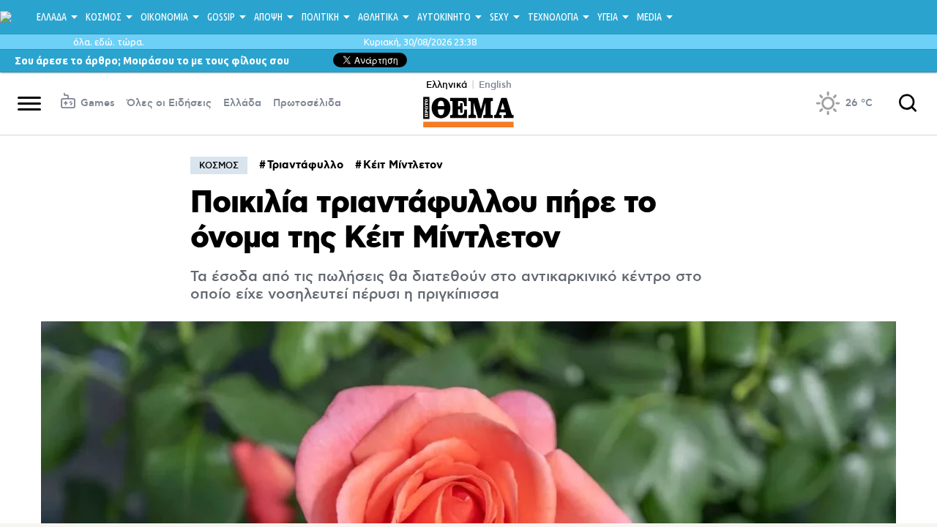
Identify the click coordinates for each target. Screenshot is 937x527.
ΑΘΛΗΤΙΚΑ (378, 17)
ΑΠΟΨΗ (268, 17)
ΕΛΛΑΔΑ (52, 17)
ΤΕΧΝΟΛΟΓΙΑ (553, 17)
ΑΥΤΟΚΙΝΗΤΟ (444, 17)
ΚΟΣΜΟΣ (104, 17)
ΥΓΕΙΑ (607, 17)
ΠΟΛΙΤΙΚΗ (320, 17)
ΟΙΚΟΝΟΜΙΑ (164, 17)
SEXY (499, 17)
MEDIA (649, 17)
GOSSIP (221, 17)
